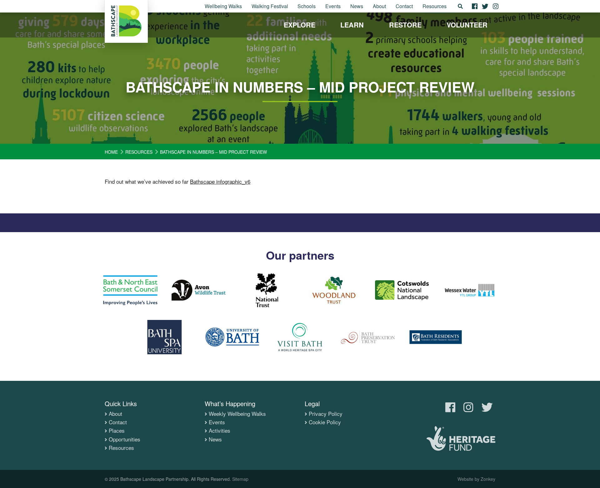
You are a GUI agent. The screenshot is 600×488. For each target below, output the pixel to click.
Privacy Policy (325, 413)
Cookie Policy (325, 422)
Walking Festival (270, 6)
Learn (352, 25)
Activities (219, 430)
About (379, 6)
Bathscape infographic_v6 (220, 181)
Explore (299, 25)
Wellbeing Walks (223, 6)
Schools (307, 6)
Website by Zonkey (476, 479)
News (356, 6)
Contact (404, 6)
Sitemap (240, 479)
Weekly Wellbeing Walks (237, 413)
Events (333, 6)
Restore (405, 25)
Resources (434, 6)
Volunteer (467, 25)
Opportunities (124, 439)
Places (117, 430)
